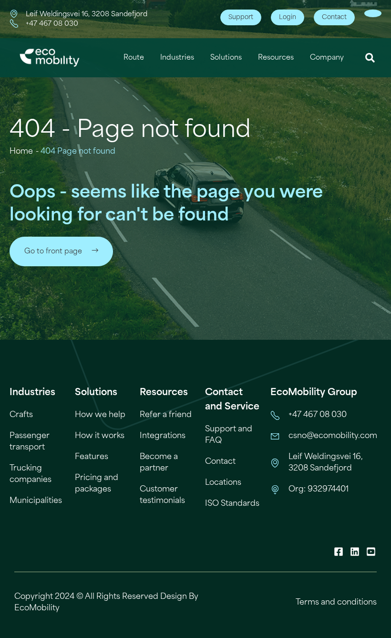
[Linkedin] (354, 551)
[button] (370, 58)
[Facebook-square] (338, 551)
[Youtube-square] (371, 551)
